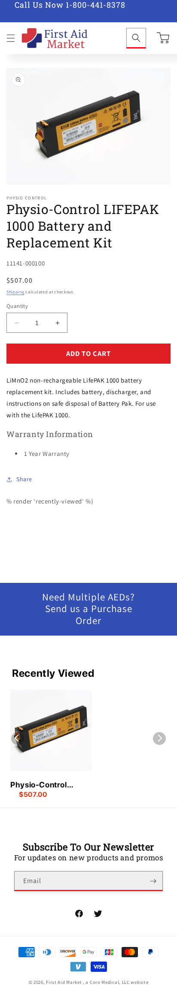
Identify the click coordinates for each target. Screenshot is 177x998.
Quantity (17, 306)
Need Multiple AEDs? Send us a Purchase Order (88, 609)
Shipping (15, 292)
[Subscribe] (152, 881)
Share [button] (24, 479)
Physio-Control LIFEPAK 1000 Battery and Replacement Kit (41, 785)
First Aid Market (64, 982)
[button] (10, 38)
